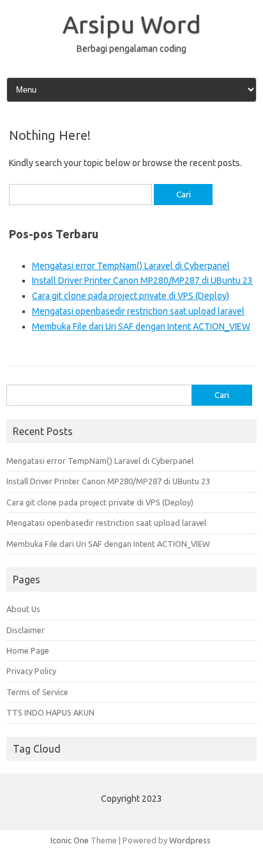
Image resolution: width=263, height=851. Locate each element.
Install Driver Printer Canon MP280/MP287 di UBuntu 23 (142, 280)
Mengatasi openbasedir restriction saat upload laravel (138, 311)
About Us (23, 608)
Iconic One (69, 840)
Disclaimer (25, 629)
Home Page (27, 650)
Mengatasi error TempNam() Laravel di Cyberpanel (131, 266)
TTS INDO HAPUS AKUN (50, 712)
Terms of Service (37, 691)
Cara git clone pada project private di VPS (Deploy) (130, 296)
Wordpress (190, 840)
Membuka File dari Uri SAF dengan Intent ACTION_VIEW (141, 326)
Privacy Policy (31, 670)
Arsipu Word (132, 24)
